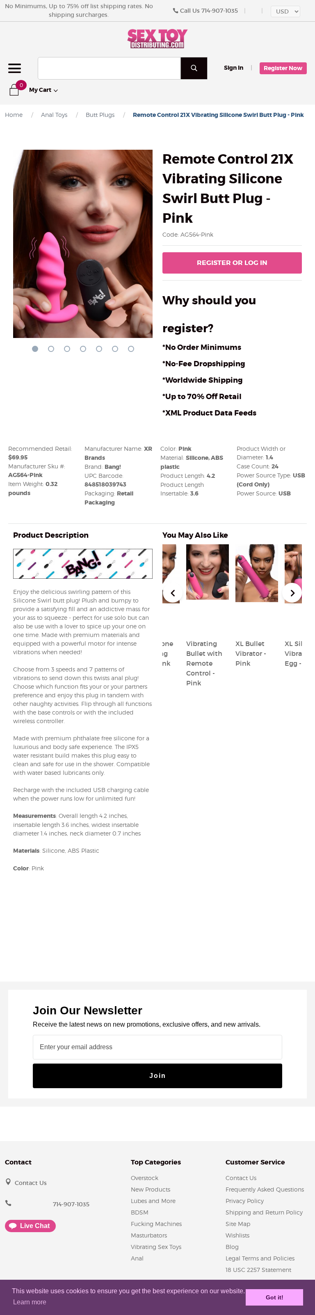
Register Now (283, 68)
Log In (232, 262)
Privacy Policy (245, 1200)
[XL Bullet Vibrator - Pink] (256, 624)
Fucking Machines (156, 1223)
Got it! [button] (274, 1297)
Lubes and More (153, 1200)
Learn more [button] (29, 1302)
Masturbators (149, 1235)
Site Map (238, 1223)
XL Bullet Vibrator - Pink (250, 653)
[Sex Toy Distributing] (157, 38)
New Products (150, 1189)
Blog (232, 1246)
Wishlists (237, 1235)
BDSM (139, 1212)
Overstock (144, 1177)
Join (157, 1075)
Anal (137, 1258)
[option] (256, 607)
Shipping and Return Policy (264, 1212)
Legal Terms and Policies (260, 1258)
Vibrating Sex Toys (156, 1246)
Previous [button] (173, 593)
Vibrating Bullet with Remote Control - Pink (204, 663)
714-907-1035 (219, 10)
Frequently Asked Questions (265, 1189)
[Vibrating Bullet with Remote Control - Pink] (207, 624)
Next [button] (292, 593)
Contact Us (31, 1183)
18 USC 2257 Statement (258, 1269)
